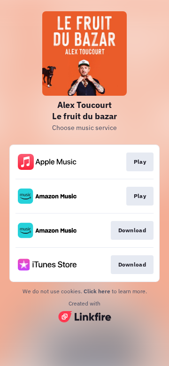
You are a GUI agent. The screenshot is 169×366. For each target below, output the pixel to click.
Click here (97, 291)
